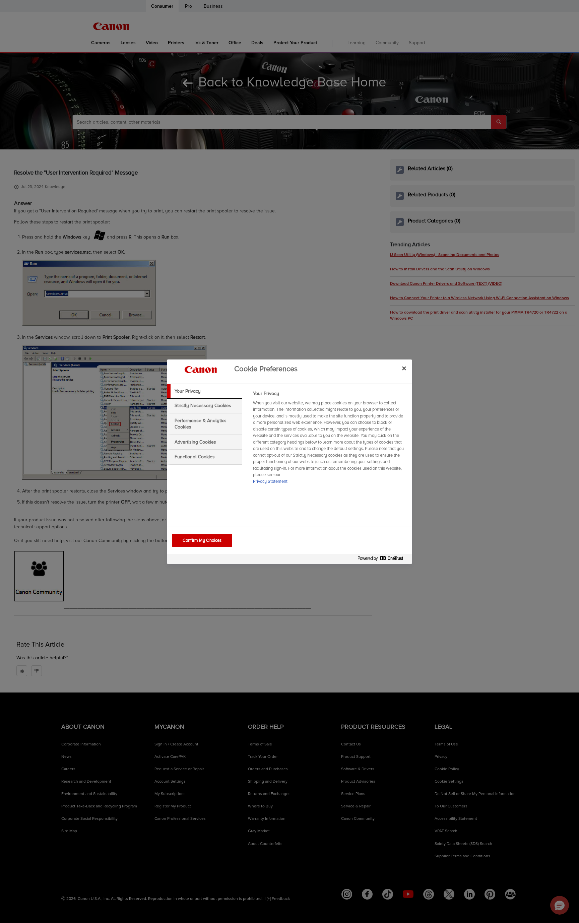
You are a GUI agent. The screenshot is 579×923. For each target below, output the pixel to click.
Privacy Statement (270, 481)
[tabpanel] (329, 439)
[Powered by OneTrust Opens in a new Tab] (383, 559)
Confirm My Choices (202, 540)
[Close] (404, 368)
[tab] (204, 391)
